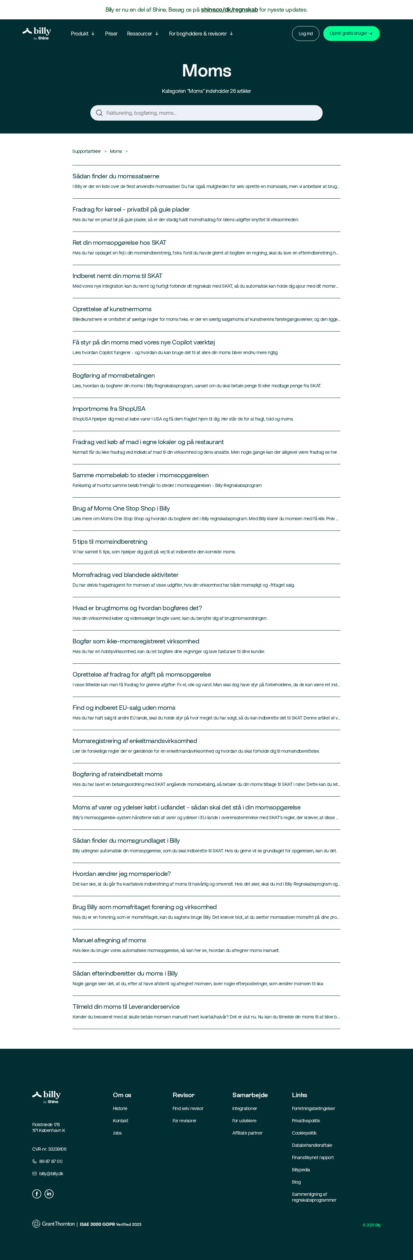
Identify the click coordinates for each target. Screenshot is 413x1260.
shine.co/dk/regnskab (229, 9)
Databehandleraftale (312, 1145)
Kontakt (120, 1120)
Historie (120, 1108)
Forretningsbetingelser (313, 1108)
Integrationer (244, 1108)
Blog (296, 1182)
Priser (111, 33)
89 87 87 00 (51, 1161)
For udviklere (244, 1120)
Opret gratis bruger (348, 33)
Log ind (306, 33)
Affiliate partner (247, 1133)
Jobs (117, 1133)
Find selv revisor (188, 1108)
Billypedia (301, 1169)
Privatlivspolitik (306, 1120)
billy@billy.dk (51, 1173)
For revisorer (184, 1120)
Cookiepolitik (304, 1133)
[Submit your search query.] (99, 114)
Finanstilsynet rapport (313, 1157)
